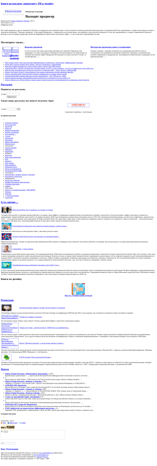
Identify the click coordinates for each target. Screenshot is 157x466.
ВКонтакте (14, 423)
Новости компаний (12, 130)
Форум (5, 369)
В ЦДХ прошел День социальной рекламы (35, 357)
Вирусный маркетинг (13, 157)
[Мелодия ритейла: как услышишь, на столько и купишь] (6, 213)
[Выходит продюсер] (15, 52)
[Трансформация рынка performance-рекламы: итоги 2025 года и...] (6, 268)
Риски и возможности (13, 169)
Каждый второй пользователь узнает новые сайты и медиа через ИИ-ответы (33, 66)
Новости (8, 128)
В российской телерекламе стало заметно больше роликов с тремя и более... (39, 226)
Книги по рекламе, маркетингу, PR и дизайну (27, 3)
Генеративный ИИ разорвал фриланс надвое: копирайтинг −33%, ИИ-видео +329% (35, 76)
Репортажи (9, 138)
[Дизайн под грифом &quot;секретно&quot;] (10, 318)
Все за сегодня (10, 125)
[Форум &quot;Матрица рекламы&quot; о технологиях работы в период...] (10, 347)
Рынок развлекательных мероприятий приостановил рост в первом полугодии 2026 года (37, 78)
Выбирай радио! (11, 167)
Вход (3, 449)
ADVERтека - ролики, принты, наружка (20, 174)
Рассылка (6, 84)
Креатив (8, 161)
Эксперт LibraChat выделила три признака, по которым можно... (35, 236)
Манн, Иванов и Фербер (20, 21)
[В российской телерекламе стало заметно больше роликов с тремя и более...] (6, 229)
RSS (4, 423)
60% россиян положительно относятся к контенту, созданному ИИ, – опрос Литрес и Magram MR (40, 70)
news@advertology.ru (41, 455)
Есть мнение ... (10, 134)
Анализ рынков (14, 56)
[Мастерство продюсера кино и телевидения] (7, 55)
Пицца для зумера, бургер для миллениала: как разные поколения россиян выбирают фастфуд (39, 72)
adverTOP (8, 127)
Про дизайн (9, 163)
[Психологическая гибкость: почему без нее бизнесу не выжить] (6, 311)
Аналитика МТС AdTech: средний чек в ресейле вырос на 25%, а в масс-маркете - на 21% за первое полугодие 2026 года (49, 68)
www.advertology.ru (46, 453)
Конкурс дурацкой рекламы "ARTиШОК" (20, 190)
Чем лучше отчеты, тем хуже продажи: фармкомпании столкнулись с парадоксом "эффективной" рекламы (44, 63)
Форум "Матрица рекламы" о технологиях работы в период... (41, 343)
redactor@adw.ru (42, 457)
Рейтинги (8, 150)
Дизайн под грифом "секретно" (30, 317)
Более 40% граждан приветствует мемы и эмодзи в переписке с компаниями (33, 64)
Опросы (8, 192)
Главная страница (11, 123)
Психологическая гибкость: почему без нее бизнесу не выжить (42, 308)
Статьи (7, 136)
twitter (23, 423)
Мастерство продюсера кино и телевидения (110, 47)
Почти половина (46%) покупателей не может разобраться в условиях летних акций (36, 74)
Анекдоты (9, 198)
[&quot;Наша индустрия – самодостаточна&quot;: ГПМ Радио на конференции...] (10, 331)
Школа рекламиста (12, 142)
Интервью (9, 140)
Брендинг (8, 155)
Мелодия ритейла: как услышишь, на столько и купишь (32, 210)
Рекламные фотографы (13, 171)
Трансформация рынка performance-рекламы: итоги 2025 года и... (36, 265)
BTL (6, 159)
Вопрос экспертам (11, 132)
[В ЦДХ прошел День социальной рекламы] (6, 360)
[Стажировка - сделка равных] (6, 252)
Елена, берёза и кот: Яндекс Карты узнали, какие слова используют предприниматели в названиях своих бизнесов (47, 80)
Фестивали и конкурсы (13, 176)
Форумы (8, 194)
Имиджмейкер (10, 165)
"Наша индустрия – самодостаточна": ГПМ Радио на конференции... (44, 328)
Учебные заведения (12, 184)
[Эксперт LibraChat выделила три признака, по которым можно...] (6, 240)
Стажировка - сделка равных (22, 249)
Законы (7, 186)
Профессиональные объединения (17, 182)
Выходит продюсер (33, 47)
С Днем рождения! (12, 196)
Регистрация (12, 449)
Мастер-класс (10, 144)
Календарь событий (12, 180)
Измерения (9, 151)
